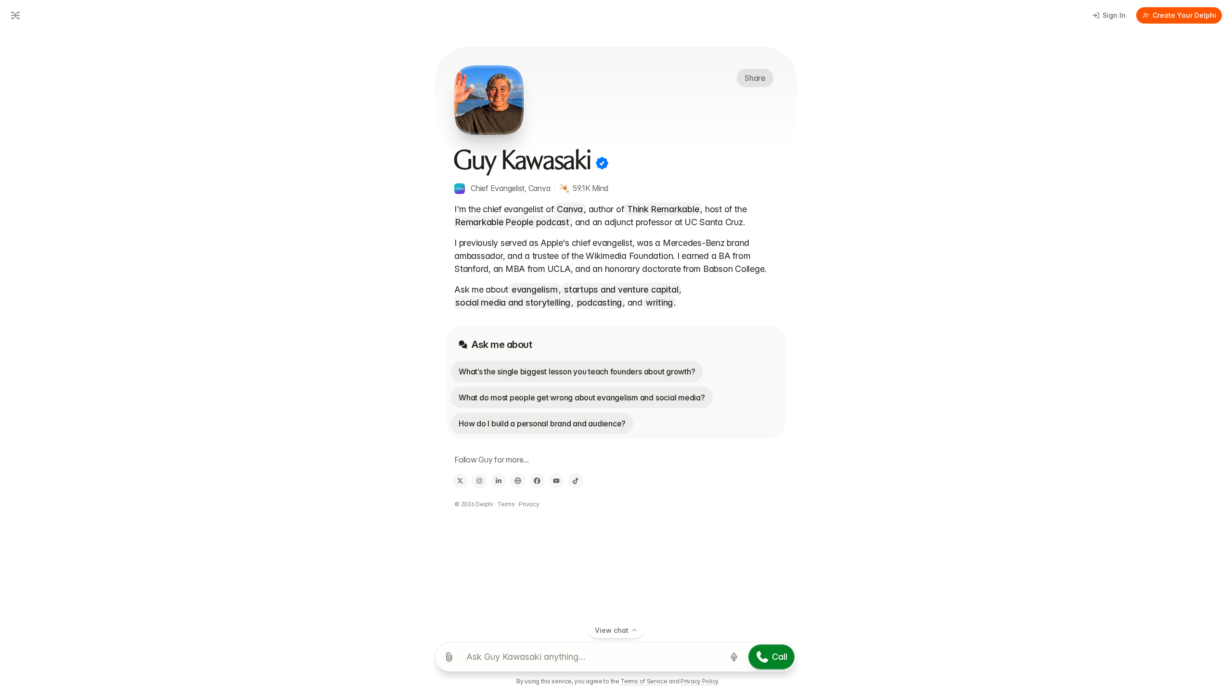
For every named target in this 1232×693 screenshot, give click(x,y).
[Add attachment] (449, 656)
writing (659, 302)
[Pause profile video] (489, 100)
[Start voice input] (733, 656)
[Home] (14, 15)
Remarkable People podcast (512, 222)
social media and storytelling (512, 302)
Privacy (529, 504)
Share (755, 78)
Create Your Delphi (1184, 15)
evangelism (535, 289)
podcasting (599, 302)
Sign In (1114, 15)
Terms (506, 504)
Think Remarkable (663, 209)
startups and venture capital (621, 289)
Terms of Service (643, 681)
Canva (570, 209)
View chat (612, 630)
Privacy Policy (699, 681)
